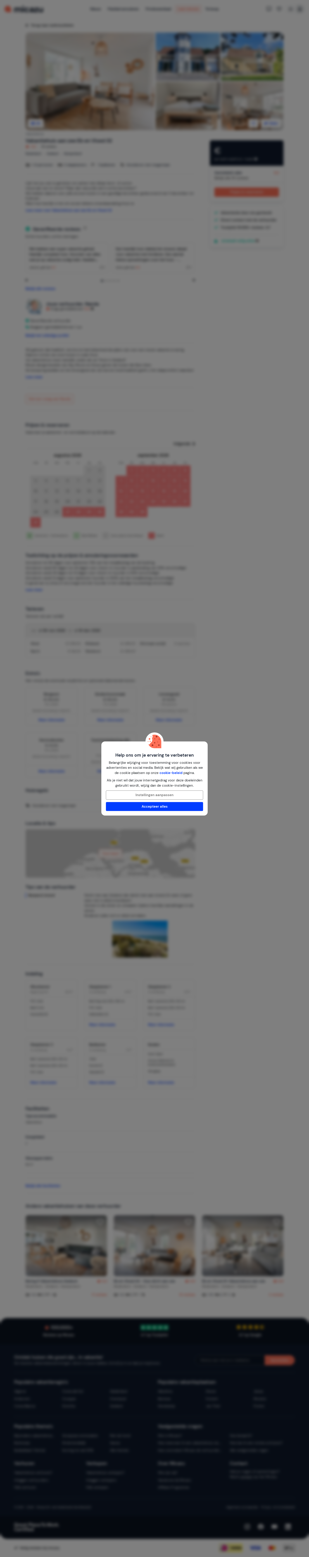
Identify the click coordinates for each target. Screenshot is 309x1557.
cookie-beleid (171, 773)
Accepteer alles (155, 806)
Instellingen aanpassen (154, 795)
